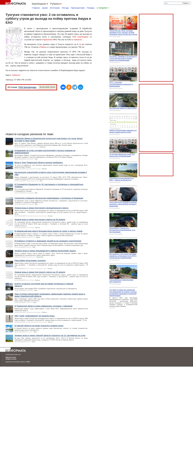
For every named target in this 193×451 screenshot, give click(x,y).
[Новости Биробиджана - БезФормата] (13, 3)
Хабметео (77, 40)
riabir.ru (12, 58)
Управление (47, 40)
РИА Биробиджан (80, 37)
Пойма (43, 47)
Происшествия (78, 8)
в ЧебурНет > (103, 8)
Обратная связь (11, 357)
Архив (45, 8)
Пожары (90, 8)
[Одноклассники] (69, 87)
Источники (55, 8)
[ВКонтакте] (63, 87)
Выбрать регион (11, 359)
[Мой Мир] (80, 87)
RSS (28, 362)
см (80, 44)
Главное (36, 8)
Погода (65, 8)
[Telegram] (74, 87)
